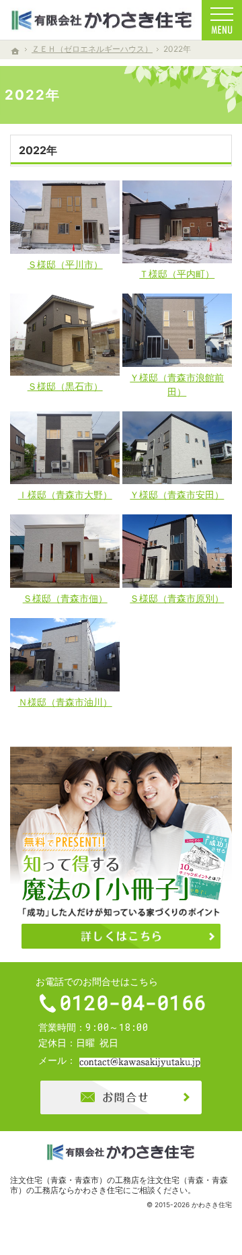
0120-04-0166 (133, 1002)
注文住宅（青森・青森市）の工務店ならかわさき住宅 (119, 1185)
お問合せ (121, 1097)
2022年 (38, 150)
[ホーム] (15, 51)
